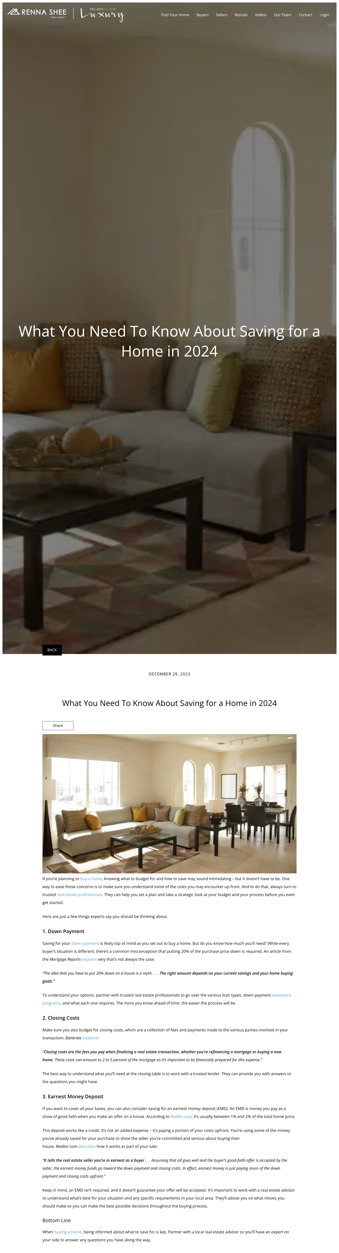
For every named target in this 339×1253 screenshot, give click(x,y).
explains (89, 959)
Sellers (221, 14)
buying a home (68, 1232)
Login (324, 14)
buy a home (91, 878)
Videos (261, 14)
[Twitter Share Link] (58, 739)
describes (87, 1146)
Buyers (202, 14)
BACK (52, 650)
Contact (305, 14)
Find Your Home (175, 14)
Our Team (282, 14)
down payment (85, 943)
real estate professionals (79, 894)
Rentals (241, 14)
